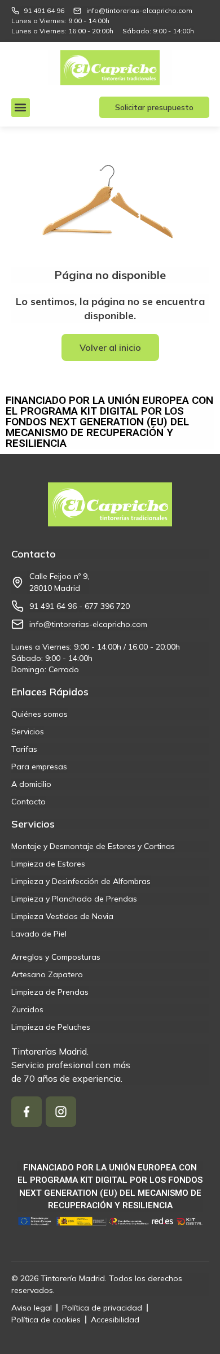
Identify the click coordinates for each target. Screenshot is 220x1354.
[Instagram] (61, 1111)
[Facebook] (26, 1111)
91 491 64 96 (53, 606)
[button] (20, 107)
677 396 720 (107, 606)
